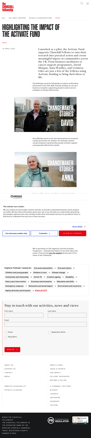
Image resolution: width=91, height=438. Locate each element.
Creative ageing (53, 277)
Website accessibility (15, 386)
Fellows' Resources (60, 376)
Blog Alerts (12, 337)
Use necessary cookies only (16, 233)
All (4, 18)
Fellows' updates (17, 18)
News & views (56, 365)
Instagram (55, 397)
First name (9, 311)
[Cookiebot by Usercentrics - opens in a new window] (12, 196)
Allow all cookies (72, 233)
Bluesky (54, 390)
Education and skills (65, 281)
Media (7, 376)
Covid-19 (38, 277)
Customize (43, 233)
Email (7, 320)
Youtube (54, 405)
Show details (77, 227)
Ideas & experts (58, 369)
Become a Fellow (58, 380)
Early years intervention (16, 281)
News (57, 18)
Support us (10, 369)
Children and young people (17, 272)
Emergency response (14, 286)
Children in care (40, 272)
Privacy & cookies (13, 390)
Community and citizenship (17, 277)
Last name (52, 311)
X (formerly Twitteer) (60, 386)
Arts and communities (43, 268)
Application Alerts (58, 332)
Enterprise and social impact (41, 286)
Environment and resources (69, 286)
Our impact (55, 372)
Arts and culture (64, 268)
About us (9, 365)
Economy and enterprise (41, 281)
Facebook (54, 401)
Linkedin (54, 394)
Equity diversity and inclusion (18, 290)
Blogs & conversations (40, 18)
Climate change (58, 272)
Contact (9, 372)
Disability (70, 277)
